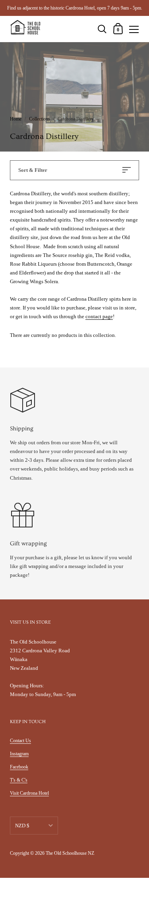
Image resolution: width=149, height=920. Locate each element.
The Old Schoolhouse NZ (70, 853)
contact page (99, 316)
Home (15, 119)
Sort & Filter (32, 170)
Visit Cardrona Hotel (29, 793)
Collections (39, 119)
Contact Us (20, 740)
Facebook (19, 767)
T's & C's (18, 780)
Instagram (19, 754)
